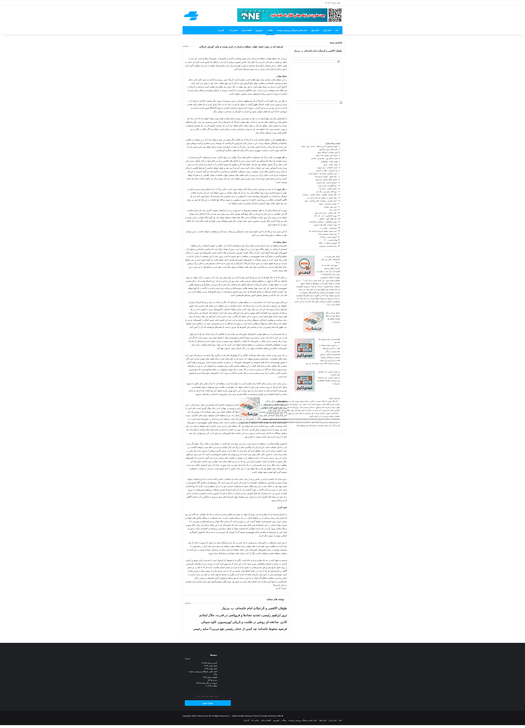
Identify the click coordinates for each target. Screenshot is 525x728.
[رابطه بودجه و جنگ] (313, 332)
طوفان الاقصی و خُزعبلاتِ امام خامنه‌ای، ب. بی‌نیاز (254, 608)
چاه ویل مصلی (334, 398)
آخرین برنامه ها (211, 663)
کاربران (221, 30)
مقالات (270, 30)
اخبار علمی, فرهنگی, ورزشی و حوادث (292, 30)
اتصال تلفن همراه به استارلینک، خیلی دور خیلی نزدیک (330, 259)
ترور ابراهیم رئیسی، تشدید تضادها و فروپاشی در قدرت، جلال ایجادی (243, 615)
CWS (279, 716)
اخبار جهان (315, 30)
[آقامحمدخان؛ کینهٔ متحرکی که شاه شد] (304, 358)
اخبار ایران (327, 30)
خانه (337, 30)
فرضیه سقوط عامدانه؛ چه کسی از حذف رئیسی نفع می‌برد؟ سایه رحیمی (240, 629)
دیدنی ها (214, 680)
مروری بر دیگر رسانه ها (208, 683)
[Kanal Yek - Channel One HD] (191, 16)
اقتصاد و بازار (246, 30)
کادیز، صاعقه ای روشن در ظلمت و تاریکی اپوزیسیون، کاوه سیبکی (244, 622)
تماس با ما (233, 30)
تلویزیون (259, 30)
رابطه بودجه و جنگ (333, 313)
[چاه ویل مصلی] (249, 417)
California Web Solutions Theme (245, 716)
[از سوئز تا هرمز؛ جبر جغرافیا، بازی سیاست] (304, 391)
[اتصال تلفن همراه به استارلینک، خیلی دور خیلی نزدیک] (304, 275)
